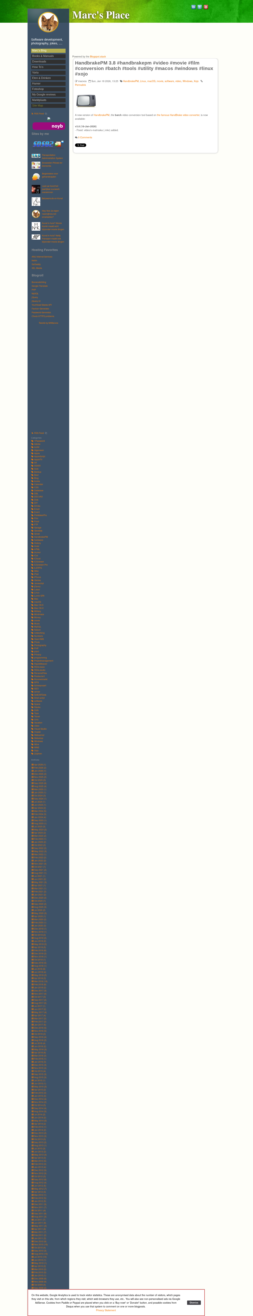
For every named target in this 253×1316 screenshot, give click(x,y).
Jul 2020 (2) (39, 910)
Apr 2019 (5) (40, 947)
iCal (36, 555)
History (37, 542)
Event (37, 512)
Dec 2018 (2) (40, 953)
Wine (36, 744)
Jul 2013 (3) (39, 1148)
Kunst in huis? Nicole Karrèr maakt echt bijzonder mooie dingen (53, 226)
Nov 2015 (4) (40, 1067)
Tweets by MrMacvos (48, 322)
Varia (35, 72)
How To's (37, 67)
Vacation (38, 722)
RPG (36, 682)
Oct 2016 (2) (40, 1033)
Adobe (37, 443)
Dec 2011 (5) (40, 1204)
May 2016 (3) (40, 1049)
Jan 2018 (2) (40, 987)
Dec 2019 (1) (40, 928)
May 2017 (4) (40, 1012)
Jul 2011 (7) (39, 1219)
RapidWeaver (40, 663)
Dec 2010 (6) (40, 1241)
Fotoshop (38, 89)
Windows (38, 741)
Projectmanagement (43, 660)
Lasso (37, 589)
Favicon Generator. (40, 308)
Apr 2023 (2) (40, 832)
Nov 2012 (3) (40, 1173)
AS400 (37, 465)
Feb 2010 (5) (40, 1272)
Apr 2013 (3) (40, 1157)
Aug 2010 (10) (41, 1253)
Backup (37, 471)
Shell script (39, 697)
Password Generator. (41, 312)
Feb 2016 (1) (40, 1058)
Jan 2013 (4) (40, 1166)
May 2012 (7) (40, 1188)
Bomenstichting (39, 282)
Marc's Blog (39, 50)
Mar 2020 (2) (40, 919)
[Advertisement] (50, 376)
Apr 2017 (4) (40, 1015)
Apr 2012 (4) (40, 1191)
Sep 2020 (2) (40, 903)
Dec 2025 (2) (40, 773)
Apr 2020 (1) (40, 916)
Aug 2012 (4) (40, 1182)
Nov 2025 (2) (40, 776)
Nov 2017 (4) (40, 993)
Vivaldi (37, 731)
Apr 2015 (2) (40, 1089)
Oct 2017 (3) (40, 996)
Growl (37, 533)
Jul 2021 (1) (39, 875)
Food (36, 521)
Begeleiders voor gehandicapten (50, 175)
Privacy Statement (106, 1310)
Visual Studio (40, 728)
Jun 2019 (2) (40, 940)
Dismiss (194, 1302)
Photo (37, 642)
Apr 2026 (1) (40, 764)
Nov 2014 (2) (40, 1101)
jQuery (35, 297)
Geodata (38, 530)
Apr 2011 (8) (40, 1228)
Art (35, 462)
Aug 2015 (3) (40, 1077)
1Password (39, 440)
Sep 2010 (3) (40, 1250)
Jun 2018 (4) (40, 971)
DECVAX (38, 496)
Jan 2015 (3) (40, 1095)
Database (38, 490)
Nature (37, 629)
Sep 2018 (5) (40, 962)
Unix (36, 719)
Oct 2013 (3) (40, 1139)
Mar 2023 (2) (40, 835)
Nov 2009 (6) (40, 1281)
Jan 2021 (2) (40, 894)
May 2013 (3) (40, 1154)
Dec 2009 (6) (40, 1278)
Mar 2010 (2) (40, 1269)
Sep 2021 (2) (40, 869)
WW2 (36, 747)
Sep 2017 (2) (40, 999)
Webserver (39, 734)
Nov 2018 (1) (40, 956)
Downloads (39, 61)
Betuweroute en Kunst (52, 198)
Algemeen (39, 450)
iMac (36, 570)
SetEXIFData (40, 694)
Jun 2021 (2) (40, 879)
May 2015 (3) (40, 1086)
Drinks (37, 505)
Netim (34, 260)
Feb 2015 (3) (40, 1092)
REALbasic (39, 666)
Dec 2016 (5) (40, 1027)
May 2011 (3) (40, 1225)
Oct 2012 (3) (40, 1176)
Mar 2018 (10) (41, 981)
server (37, 691)
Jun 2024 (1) (40, 804)
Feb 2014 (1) (40, 1126)
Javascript (39, 583)
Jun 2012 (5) (40, 1185)
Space (37, 703)
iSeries (37, 580)
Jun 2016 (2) (40, 1046)
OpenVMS (39, 638)
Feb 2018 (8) (40, 984)
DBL (36, 493)
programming (40, 657)
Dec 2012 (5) (40, 1170)
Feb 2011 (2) (40, 1235)
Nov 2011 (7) (40, 1207)
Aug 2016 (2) (40, 1040)
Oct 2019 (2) (40, 934)
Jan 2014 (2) (40, 1129)
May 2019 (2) (40, 944)
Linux (36, 592)
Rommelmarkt (40, 679)
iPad (36, 573)
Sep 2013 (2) (40, 1142)
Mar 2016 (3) (40, 1055)
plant (36, 651)
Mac (36, 598)
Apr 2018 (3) (40, 978)
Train (36, 713)
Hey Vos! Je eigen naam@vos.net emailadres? (50, 213)
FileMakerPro (40, 515)
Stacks (37, 707)
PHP (34, 289)
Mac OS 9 (38, 604)
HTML (37, 549)
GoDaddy (36, 264)
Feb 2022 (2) (40, 857)
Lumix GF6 (39, 595)
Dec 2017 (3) (40, 990)
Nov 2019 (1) (40, 931)
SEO (36, 688)
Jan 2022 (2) (40, 860)
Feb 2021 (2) (40, 891)
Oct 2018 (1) (40, 959)
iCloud (37, 558)
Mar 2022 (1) (40, 854)
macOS (37, 601)
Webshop (38, 738)
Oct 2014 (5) (40, 1105)
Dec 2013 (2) (40, 1132)
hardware (38, 539)
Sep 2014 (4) (40, 1108)
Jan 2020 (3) (40, 925)
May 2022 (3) (40, 851)
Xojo (36, 750)
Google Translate (40, 285)
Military (37, 611)
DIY (36, 502)
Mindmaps (39, 614)
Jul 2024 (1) (39, 801)
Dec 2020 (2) (40, 897)
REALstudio (39, 669)
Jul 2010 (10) (40, 1256)
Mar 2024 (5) (40, 810)
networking (39, 632)
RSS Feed (39, 113)
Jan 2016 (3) (40, 1061)
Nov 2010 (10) (41, 1244)
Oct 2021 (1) (40, 866)
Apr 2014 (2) (40, 1123)
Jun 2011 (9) (40, 1222)
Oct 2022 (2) (40, 845)
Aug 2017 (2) (40, 1002)
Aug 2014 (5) (40, 1111)
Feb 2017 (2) (40, 1021)
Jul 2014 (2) (39, 1114)
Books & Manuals (43, 56)
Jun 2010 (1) (40, 1259)
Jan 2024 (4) (40, 817)
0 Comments (85, 137)
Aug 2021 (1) (40, 872)
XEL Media (37, 267)
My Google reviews (44, 94)
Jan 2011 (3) (40, 1238)
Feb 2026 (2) (40, 767)
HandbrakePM (41, 536)
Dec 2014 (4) (40, 1098)
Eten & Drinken (41, 78)
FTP (36, 524)
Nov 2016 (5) (40, 1030)
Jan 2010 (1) (40, 1275)
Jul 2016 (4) (39, 1043)
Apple (37, 453)
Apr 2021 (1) (40, 885)
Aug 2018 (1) (40, 965)
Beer (36, 474)
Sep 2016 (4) (40, 1036)
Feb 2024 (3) (40, 814)
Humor (36, 83)
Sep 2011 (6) (40, 1213)
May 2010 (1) (40, 1262)
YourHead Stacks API (42, 304)
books (37, 481)
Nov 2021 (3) (40, 863)
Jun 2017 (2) (40, 1009)
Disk (36, 499)
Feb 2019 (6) (40, 950)
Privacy (37, 654)
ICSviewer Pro (41, 564)
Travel (37, 716)
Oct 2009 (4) (40, 1284)
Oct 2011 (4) (40, 1210)
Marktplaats (39, 100)
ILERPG (38, 567)
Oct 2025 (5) (40, 779)
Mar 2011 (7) (40, 1232)
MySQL (35, 293)
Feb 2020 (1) (40, 922)
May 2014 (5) (40, 1120)
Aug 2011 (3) (40, 1216)
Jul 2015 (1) (39, 1080)
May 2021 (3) (40, 882)
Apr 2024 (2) (40, 807)
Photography (40, 645)
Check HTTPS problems (43, 316)
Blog (36, 477)
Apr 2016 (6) (40, 1052)
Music (37, 623)
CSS (36, 487)
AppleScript (39, 456)
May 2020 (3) (40, 913)
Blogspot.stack (98, 56)
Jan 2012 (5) (40, 1201)
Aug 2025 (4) (40, 786)
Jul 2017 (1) (39, 1006)
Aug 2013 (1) (40, 1145)
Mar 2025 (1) (40, 789)
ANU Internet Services (42, 256)
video (36, 725)
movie (37, 620)
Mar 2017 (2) (40, 1018)
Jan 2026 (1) (40, 770)
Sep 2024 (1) (40, 798)
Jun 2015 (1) (40, 1083)
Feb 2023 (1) (40, 838)
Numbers (38, 635)
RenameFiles (40, 673)
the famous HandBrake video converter (178, 115)
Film (36, 518)
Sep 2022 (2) (40, 848)
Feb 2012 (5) (40, 1197)
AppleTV (38, 459)
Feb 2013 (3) (40, 1163)
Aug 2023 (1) (40, 823)
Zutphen (38, 753)
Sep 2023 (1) (40, 820)
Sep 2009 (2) (40, 1287)
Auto (36, 468)
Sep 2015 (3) (40, 1074)
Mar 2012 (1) (40, 1194)
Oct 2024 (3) (40, 795)
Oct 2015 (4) (40, 1071)
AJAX (36, 446)
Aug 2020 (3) (40, 906)
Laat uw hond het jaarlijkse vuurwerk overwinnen (51, 189)
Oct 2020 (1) (40, 900)
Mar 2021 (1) (40, 888)
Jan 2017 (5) (40, 1024)
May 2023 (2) (40, 829)
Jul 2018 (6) (39, 968)
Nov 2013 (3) (40, 1136)
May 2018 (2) (40, 975)
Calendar (38, 484)
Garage (37, 527)
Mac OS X (39, 607)
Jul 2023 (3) (39, 826)
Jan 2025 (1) (40, 792)
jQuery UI (36, 300)
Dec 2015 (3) (40, 1064)
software (38, 700)
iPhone (37, 577)
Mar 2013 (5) (40, 1160)
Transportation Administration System (52, 156)
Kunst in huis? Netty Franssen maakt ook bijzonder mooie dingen (53, 238)
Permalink (80, 85)
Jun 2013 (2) (40, 1151)
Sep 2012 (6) (40, 1179)
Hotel (36, 546)
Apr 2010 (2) (40, 1266)
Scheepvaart (40, 685)
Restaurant (39, 676)
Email (37, 508)
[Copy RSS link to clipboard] (46, 114)
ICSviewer (39, 561)
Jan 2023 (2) (40, 841)
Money (37, 617)
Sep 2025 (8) (40, 783)
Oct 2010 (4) (40, 1247)
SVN (36, 710)
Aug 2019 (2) (40, 937)
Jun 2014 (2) (40, 1117)
